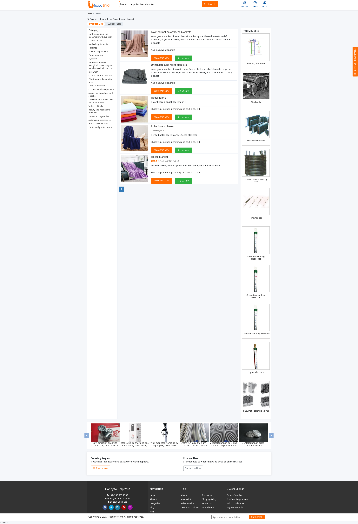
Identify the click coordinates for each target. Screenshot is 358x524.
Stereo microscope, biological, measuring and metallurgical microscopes (101, 65)
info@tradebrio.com (119, 498)
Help (254, 6)
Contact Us (186, 495)
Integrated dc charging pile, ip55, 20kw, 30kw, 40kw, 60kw (134, 445)
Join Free (244, 6)
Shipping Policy (209, 499)
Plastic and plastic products (101, 127)
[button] (86, 435)
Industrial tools (96, 106)
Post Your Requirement (237, 499)
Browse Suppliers (235, 495)
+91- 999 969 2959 (118, 495)
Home (89, 13)
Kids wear (93, 71)
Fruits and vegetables (99, 116)
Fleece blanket (159, 156)
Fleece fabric (158, 97)
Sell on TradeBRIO (235, 503)
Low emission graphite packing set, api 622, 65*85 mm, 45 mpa (105, 445)
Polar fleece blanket (163, 126)
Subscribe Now (193, 468)
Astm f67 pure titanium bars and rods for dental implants (194, 445)
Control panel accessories (101, 75)
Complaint (186, 499)
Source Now (102, 468)
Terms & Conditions (190, 507)
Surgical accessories (98, 85)
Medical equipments (98, 44)
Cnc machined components (101, 89)
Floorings (93, 47)
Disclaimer (207, 495)
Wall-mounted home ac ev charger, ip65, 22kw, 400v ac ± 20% (164, 445)
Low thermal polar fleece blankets (171, 32)
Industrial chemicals (98, 123)
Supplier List (114, 23)
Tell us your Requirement (354, 62)
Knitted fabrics (95, 40)
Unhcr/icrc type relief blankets (169, 64)
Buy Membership (235, 507)
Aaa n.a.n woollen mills (163, 49)
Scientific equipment (98, 51)
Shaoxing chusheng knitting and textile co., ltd (175, 108)
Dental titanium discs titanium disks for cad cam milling (253, 445)
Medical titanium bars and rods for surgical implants (223, 444)
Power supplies (96, 55)
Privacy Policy (187, 503)
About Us (154, 499)
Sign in (265, 6)
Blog (152, 507)
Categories (155, 503)
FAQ (152, 511)
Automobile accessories (100, 120)
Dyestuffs (93, 58)
